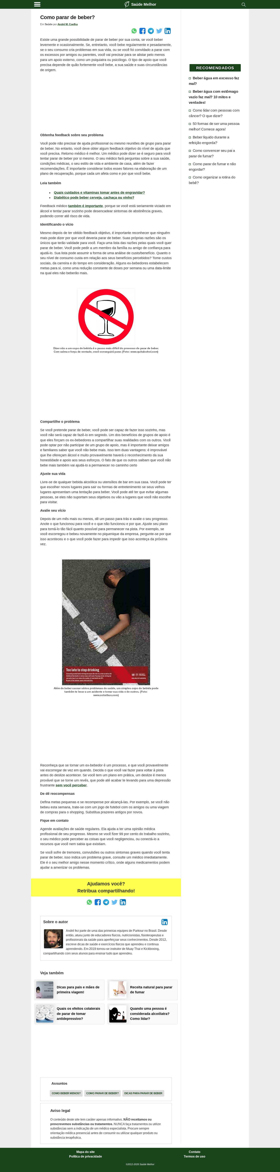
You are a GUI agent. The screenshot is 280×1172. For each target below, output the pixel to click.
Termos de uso (194, 1156)
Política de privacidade (85, 1156)
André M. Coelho (68, 24)
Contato (194, 1152)
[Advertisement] (106, 102)
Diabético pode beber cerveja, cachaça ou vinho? (94, 197)
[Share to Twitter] (159, 31)
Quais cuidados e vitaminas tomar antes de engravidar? (99, 193)
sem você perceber (71, 785)
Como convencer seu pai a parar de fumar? (212, 153)
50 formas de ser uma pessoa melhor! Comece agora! (214, 126)
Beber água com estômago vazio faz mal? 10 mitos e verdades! (213, 96)
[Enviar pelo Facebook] (142, 31)
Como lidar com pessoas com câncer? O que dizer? (214, 113)
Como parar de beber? (102, 1093)
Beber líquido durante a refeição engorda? (209, 140)
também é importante (85, 206)
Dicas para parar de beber (143, 1093)
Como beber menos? (66, 1093)
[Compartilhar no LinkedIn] (168, 31)
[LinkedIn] (165, 922)
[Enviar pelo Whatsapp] (134, 31)
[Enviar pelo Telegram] (151, 31)
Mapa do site (85, 1152)
